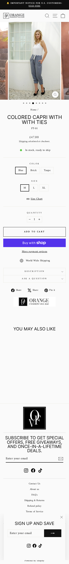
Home (33, 110)
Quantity (34, 212)
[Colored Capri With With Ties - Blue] (10, 390)
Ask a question (34, 279)
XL (44, 187)
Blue (20, 170)
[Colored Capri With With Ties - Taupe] (19, 390)
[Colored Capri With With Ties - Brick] (15, 390)
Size (34, 181)
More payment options (34, 251)
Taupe (47, 170)
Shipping (23, 141)
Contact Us (34, 484)
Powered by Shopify (34, 561)
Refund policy (34, 506)
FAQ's (34, 495)
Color (35, 163)
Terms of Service (34, 512)
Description (34, 271)
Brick (33, 170)
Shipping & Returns (34, 500)
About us (34, 489)
